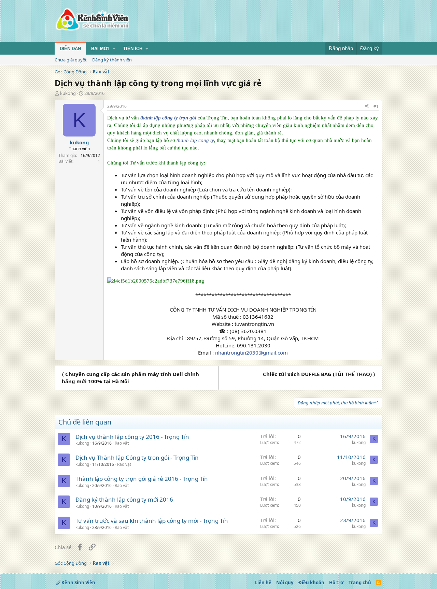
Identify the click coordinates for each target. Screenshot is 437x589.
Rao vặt (122, 443)
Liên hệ (263, 582)
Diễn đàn (70, 48)
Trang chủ (360, 582)
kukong (68, 93)
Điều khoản (311, 582)
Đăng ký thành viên (112, 60)
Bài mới (100, 48)
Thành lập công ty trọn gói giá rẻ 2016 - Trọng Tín (141, 479)
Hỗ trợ (336, 582)
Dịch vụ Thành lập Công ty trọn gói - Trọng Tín (137, 457)
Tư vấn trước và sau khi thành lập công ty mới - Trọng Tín (151, 521)
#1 (376, 106)
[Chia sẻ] (366, 107)
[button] (114, 49)
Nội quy (284, 582)
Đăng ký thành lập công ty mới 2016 (124, 499)
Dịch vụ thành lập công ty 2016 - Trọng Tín (132, 437)
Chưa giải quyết (71, 60)
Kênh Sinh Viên (77, 582)
